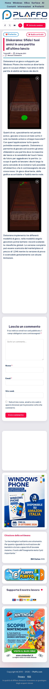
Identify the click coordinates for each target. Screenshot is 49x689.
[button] (34, 25)
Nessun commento (15, 55)
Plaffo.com (37, 672)
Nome (8, 365)
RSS (29, 676)
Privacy (21, 676)
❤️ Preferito (11, 34)
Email (8, 378)
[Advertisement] (24, 286)
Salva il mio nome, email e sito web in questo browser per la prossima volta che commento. (23, 405)
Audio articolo (36, 34)
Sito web (9, 391)
